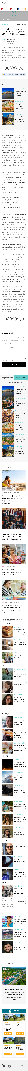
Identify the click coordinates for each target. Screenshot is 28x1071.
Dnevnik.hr (6, 9)
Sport (21, 9)
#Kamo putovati (21, 24)
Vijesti (14, 9)
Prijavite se (14, 364)
